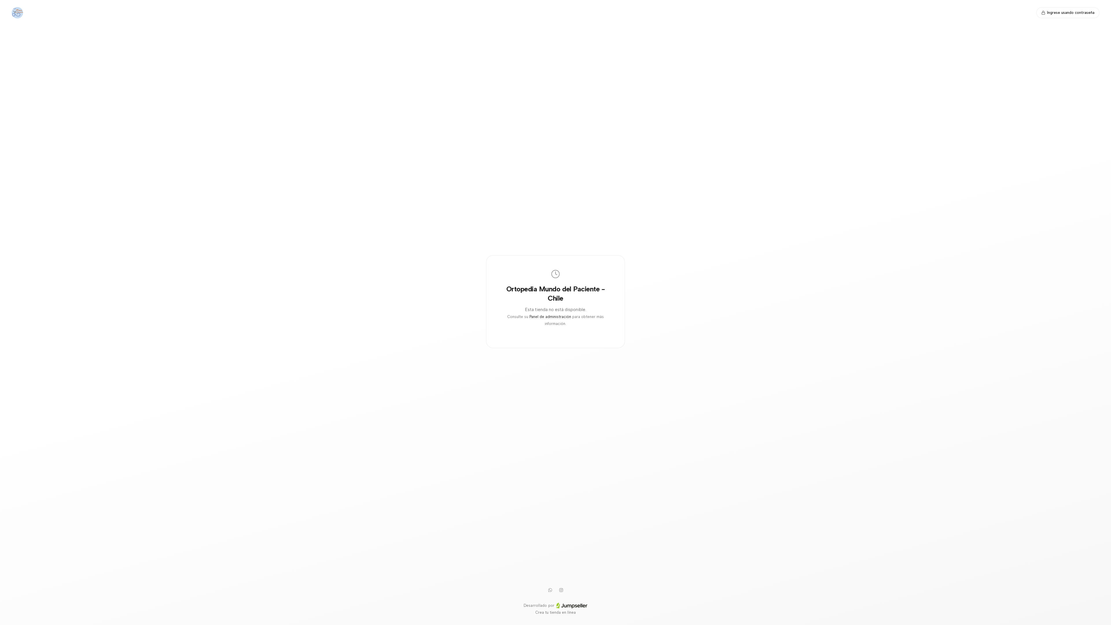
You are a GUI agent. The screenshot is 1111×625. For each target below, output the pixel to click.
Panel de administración (550, 317)
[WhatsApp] (550, 590)
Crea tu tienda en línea (555, 612)
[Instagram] (561, 590)
